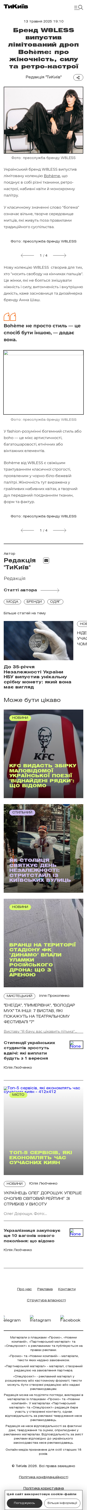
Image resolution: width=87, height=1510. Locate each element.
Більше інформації (62, 1503)
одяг (55, 601)
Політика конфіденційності (43, 1477)
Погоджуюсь (24, 1503)
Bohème (52, 176)
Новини (15, 1183)
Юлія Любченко (43, 1183)
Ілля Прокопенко (54, 995)
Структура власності (46, 1300)
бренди (34, 601)
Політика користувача (43, 1488)
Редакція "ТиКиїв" (43, 77)
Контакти (67, 1289)
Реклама (45, 1289)
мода (12, 601)
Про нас (24, 1289)
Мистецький (19, 996)
